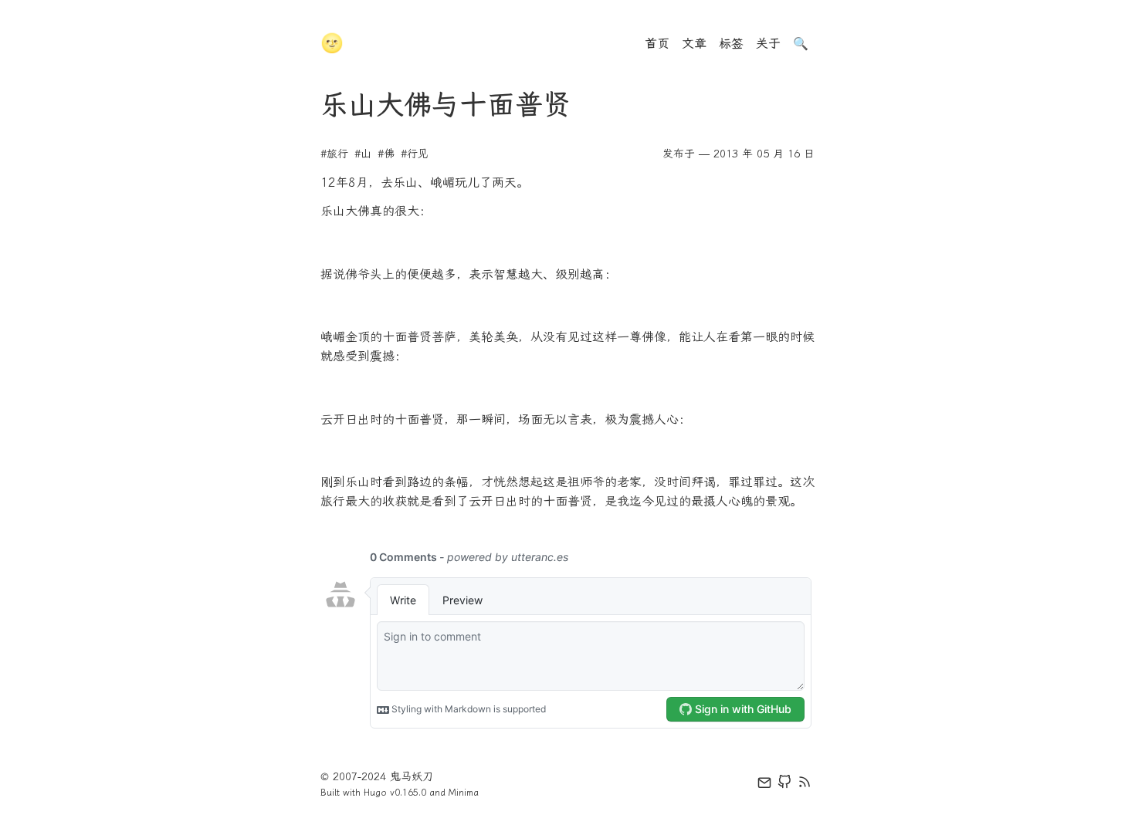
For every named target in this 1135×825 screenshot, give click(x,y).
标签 (731, 43)
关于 (768, 43)
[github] (784, 785)
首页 (657, 43)
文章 (694, 43)
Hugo (375, 792)
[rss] (804, 785)
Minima (464, 792)
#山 (362, 154)
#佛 (386, 154)
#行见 (415, 154)
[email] (764, 785)
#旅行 (334, 154)
